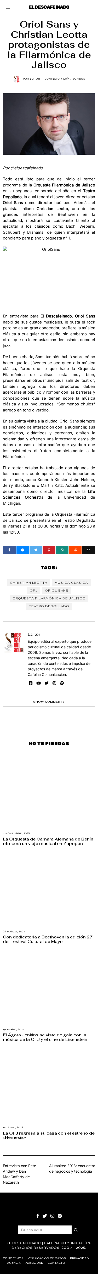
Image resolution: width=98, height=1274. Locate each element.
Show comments (49, 701)
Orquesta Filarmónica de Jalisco (49, 598)
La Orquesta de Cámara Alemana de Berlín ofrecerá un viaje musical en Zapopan (48, 841)
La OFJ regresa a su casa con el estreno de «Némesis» (49, 1135)
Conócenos (13, 1258)
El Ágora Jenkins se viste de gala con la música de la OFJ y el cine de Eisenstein (45, 1037)
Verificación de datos (47, 1258)
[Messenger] (22, 550)
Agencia (14, 1263)
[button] (76, 1229)
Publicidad (34, 1263)
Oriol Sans (56, 590)
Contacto (56, 1263)
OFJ (34, 590)
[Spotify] (62, 683)
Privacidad (79, 1258)
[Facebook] (9, 550)
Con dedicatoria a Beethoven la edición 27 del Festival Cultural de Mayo (48, 939)
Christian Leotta (28, 583)
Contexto (52, 78)
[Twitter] (36, 550)
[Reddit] (75, 550)
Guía (66, 78)
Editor (34, 634)
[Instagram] (54, 683)
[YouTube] (38, 683)
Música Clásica (71, 583)
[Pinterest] (49, 550)
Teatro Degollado (49, 606)
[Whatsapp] (62, 550)
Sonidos (79, 78)
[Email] (88, 550)
